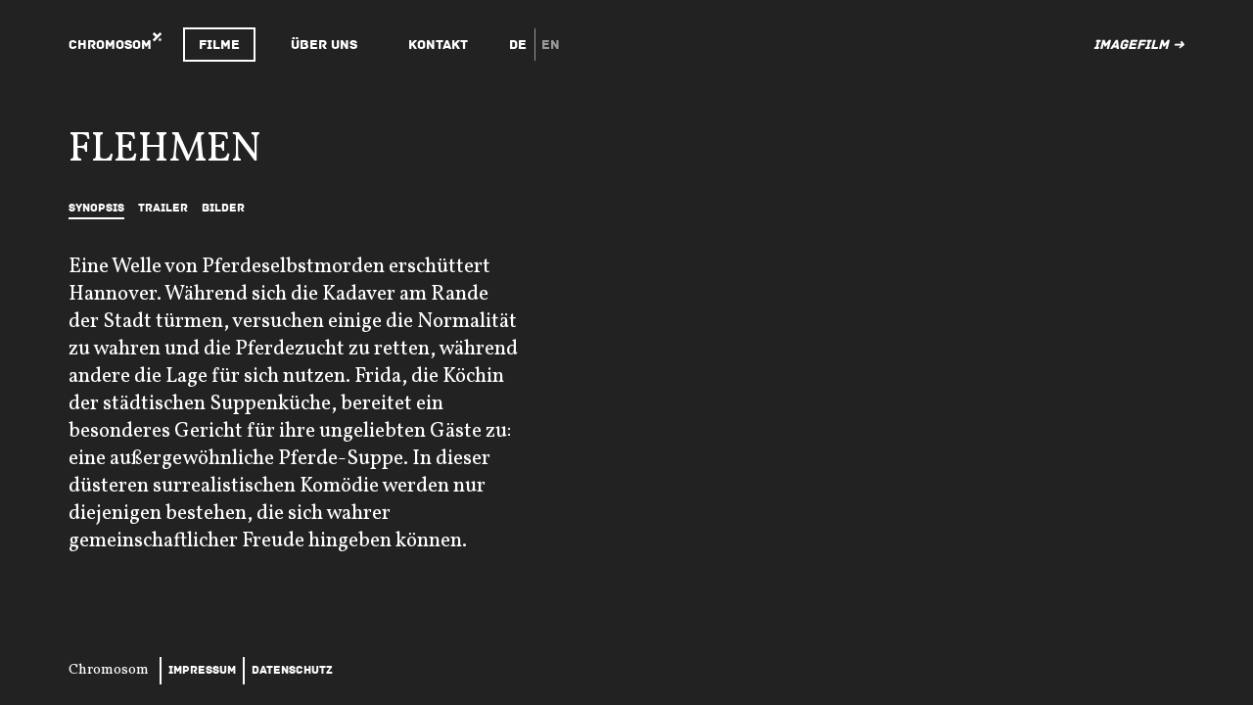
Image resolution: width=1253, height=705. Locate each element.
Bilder (223, 208)
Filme (219, 44)
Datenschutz (292, 670)
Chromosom (110, 44)
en (550, 44)
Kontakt (438, 44)
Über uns (324, 44)
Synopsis (96, 208)
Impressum (202, 670)
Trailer (163, 208)
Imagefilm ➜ (1138, 44)
